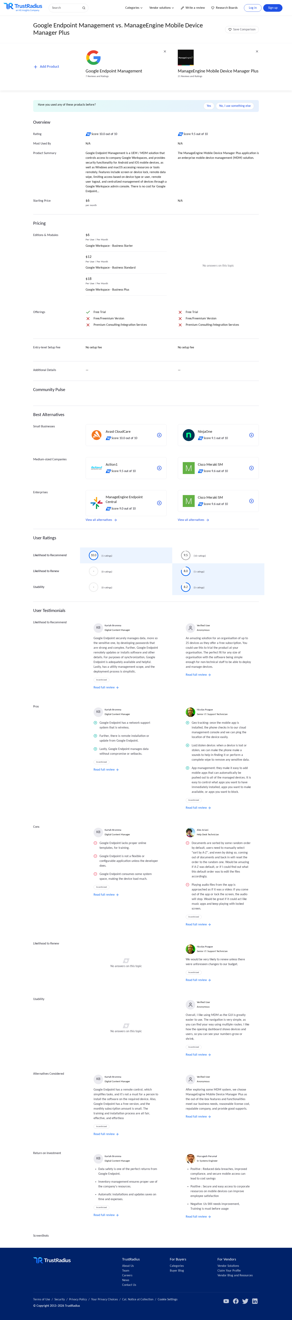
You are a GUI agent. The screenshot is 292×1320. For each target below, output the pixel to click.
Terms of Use (41, 1299)
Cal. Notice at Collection (137, 1299)
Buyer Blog (177, 1270)
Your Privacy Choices (104, 1299)
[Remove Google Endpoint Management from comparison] (165, 51)
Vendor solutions (160, 8)
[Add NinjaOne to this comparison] (251, 435)
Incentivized (101, 680)
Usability (38, 587)
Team (125, 1270)
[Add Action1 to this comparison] (159, 468)
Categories (132, 8)
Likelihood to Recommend (50, 555)
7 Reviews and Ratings (97, 76)
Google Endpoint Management (114, 71)
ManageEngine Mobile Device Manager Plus (218, 71)
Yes (209, 106)
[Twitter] (245, 1301)
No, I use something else (235, 106)
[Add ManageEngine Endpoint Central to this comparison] (159, 503)
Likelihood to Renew (46, 571)
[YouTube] (226, 1301)
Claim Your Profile (229, 1270)
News (125, 1280)
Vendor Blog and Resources (235, 1275)
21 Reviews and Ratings (190, 76)
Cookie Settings (167, 1299)
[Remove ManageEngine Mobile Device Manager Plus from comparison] (257, 51)
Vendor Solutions (228, 1266)
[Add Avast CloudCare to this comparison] (159, 435)
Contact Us (129, 1285)
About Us (128, 1266)
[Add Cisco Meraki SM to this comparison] (251, 468)
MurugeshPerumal (207, 1156)
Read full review (104, 687)
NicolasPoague (205, 709)
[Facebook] (236, 1301)
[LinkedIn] (255, 1301)
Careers (127, 1275)
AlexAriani (202, 830)
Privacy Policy (78, 1299)
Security (59, 1299)
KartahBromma (113, 625)
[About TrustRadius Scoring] (88, 134)
